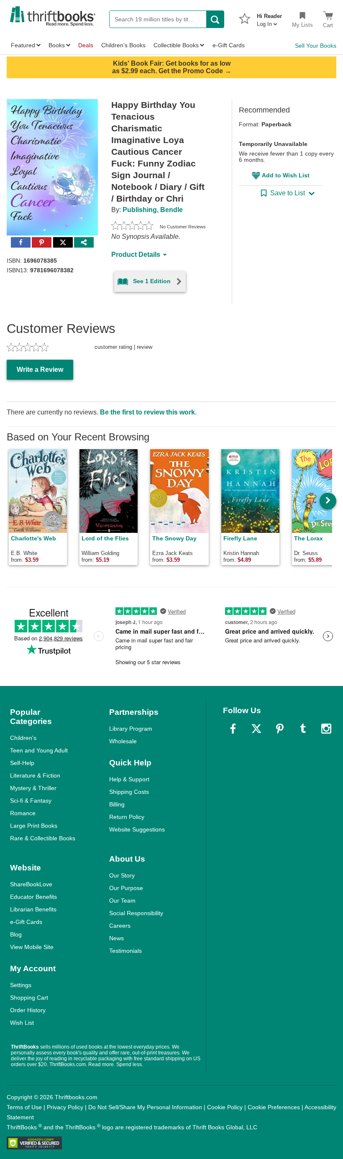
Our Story (122, 875)
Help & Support (129, 779)
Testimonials (125, 950)
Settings (20, 985)
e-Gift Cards (26, 922)
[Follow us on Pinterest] (280, 729)
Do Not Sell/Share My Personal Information (145, 1107)
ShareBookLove (31, 884)
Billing (117, 804)
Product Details (135, 254)
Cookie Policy (225, 1107)
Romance (23, 813)
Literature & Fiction (35, 775)
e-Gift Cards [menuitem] (228, 45)
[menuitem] (269, 17)
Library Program (130, 728)
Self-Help (22, 763)
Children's (23, 737)
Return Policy (126, 817)
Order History (28, 1010)
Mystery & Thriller (33, 788)
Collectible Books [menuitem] (176, 45)
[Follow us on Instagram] (326, 729)
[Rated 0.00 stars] (132, 226)
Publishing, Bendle (153, 209)
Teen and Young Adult (39, 750)
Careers (120, 925)
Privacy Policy (65, 1107)
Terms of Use (24, 1107)
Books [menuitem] (57, 45)
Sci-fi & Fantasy (30, 800)
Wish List (22, 1022)
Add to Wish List (286, 175)
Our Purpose (126, 888)
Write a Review (40, 369)
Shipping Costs (129, 791)
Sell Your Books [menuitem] (315, 45)
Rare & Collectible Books (42, 838)
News (116, 938)
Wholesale (123, 741)
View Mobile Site (32, 947)
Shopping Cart (29, 997)
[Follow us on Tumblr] (303, 729)
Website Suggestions (137, 829)
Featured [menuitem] (23, 45)
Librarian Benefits (33, 909)
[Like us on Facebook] (233, 729)
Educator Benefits (33, 896)
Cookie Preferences (274, 1107)
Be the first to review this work (147, 412)
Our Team (122, 900)
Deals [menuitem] (85, 45)
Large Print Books (33, 825)
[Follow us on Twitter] (256, 729)
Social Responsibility (136, 913)
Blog (16, 934)
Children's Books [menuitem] (123, 45)
